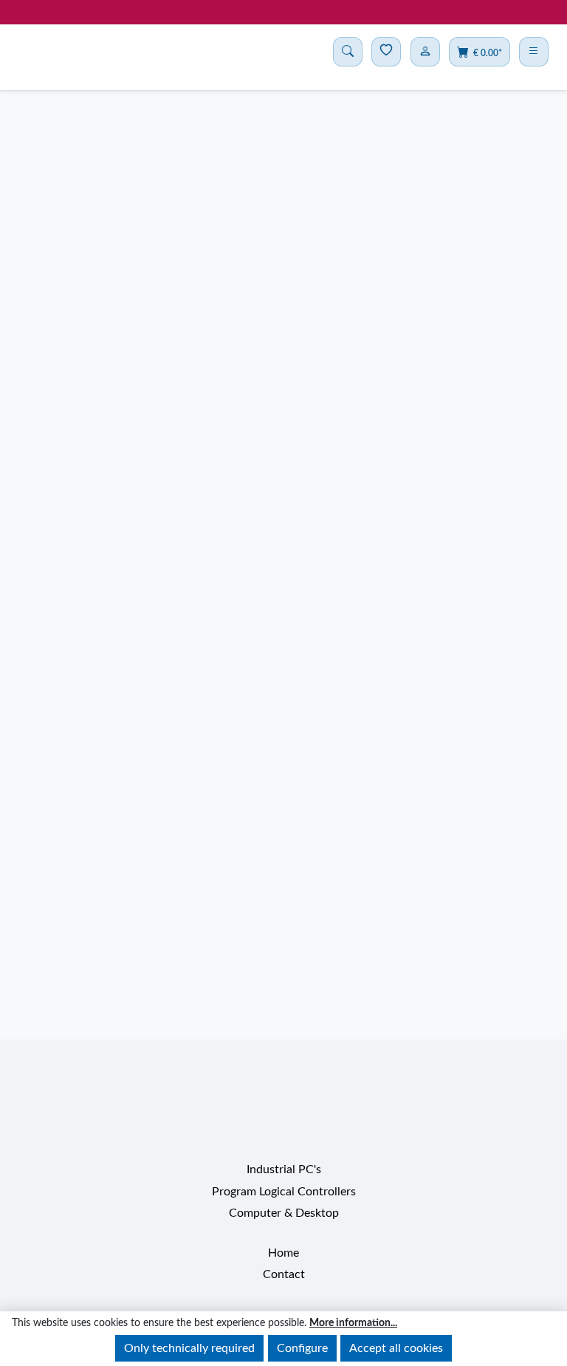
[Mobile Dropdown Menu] (425, 51)
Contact (284, 1262)
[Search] (347, 51)
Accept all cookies (396, 1348)
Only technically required (189, 1348)
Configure (302, 1348)
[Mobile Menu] (534, 51)
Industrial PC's (284, 1157)
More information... (353, 1323)
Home (283, 1240)
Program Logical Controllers (284, 1178)
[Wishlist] (386, 51)
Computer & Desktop (284, 1200)
